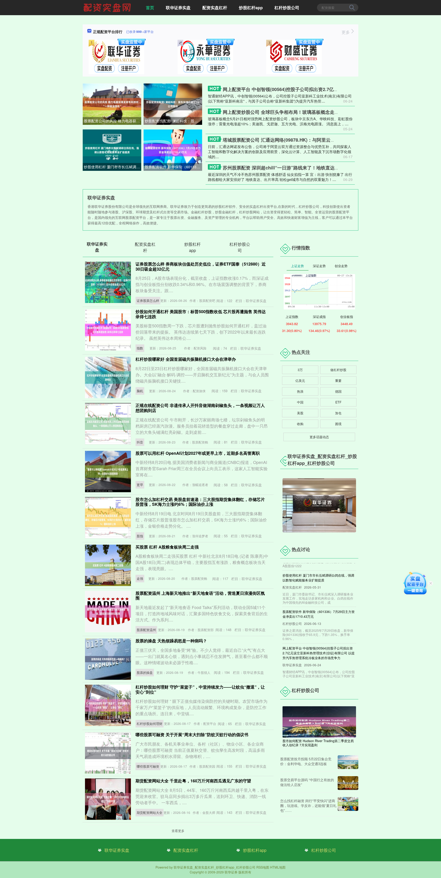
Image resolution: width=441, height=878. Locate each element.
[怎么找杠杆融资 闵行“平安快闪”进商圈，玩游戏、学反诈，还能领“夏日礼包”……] (348, 805)
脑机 (140, 391)
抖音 (140, 442)
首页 (150, 8)
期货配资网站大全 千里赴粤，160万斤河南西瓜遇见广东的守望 (193, 781)
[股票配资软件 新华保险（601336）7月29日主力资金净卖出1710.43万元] (173, 149)
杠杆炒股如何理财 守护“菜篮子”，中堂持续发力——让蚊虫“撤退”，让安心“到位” (200, 689)
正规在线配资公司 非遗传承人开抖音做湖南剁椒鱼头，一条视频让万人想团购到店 (200, 407)
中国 (300, 402)
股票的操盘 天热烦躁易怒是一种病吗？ (171, 641)
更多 (346, 32)
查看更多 (178, 830)
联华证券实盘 (178, 8)
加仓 (338, 413)
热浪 (300, 391)
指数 (140, 348)
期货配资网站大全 (149, 812)
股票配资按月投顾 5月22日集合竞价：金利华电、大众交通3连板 (305, 761)
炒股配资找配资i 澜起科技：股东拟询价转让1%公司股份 (173, 120)
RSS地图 (262, 867)
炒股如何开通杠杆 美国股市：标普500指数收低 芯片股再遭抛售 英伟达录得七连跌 (201, 314)
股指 (140, 536)
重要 (338, 380)
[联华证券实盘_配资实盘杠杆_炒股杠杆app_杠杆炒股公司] (108, 7)
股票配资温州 (146, 629)
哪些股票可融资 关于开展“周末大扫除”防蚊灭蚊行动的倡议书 (192, 735)
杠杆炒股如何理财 (149, 723)
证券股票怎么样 (148, 300)
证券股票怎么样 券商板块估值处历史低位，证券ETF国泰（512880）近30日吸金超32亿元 (201, 266)
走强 (140, 578)
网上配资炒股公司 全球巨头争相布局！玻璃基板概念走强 (281, 112)
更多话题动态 (319, 437)
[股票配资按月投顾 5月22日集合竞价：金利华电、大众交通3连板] (348, 762)
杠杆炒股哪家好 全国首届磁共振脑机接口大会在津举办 (186, 359)
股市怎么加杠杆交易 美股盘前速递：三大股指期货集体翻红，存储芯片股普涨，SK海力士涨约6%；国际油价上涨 (200, 501)
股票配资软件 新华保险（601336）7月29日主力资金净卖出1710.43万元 (173, 166)
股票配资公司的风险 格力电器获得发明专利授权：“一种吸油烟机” (112, 120)
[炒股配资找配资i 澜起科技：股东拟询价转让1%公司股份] (173, 103)
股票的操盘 (145, 672)
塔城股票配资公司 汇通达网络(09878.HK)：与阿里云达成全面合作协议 (295, 139)
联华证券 (231, 872)
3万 (300, 369)
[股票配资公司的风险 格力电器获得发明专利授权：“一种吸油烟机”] (112, 103)
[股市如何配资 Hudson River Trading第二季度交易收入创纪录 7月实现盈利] (319, 721)
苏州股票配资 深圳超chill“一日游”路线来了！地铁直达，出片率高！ (292, 167)
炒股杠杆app (251, 8)
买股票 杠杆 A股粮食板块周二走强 (167, 547)
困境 (338, 423)
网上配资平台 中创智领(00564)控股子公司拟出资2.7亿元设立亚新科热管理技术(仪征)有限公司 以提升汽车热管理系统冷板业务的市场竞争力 (319, 642)
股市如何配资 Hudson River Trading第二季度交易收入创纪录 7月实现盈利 (318, 742)
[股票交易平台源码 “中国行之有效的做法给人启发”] (348, 783)
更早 (140, 484)
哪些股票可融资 (148, 766)
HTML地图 (278, 867)
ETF (338, 402)
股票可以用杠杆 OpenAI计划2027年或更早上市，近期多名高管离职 (198, 453)
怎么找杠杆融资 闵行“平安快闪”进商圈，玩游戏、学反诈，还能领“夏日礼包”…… (308, 805)
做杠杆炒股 (338, 369)
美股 (300, 413)
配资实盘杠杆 (214, 8)
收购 (300, 423)
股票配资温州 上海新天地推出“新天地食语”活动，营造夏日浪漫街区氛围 (200, 595)
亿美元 (300, 380)
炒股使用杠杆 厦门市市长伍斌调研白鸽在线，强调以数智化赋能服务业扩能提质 (112, 166)
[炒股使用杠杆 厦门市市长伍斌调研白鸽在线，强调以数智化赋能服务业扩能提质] (112, 149)
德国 (338, 391)
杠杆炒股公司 (286, 8)
